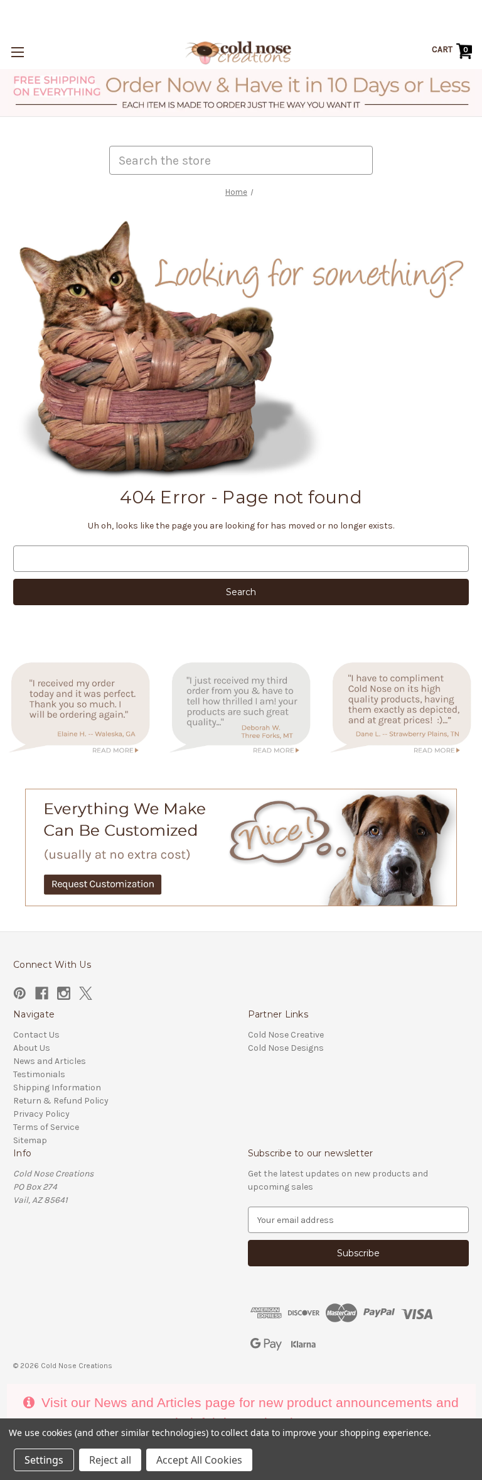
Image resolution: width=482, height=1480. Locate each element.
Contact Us (36, 1034)
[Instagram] (63, 993)
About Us (31, 1048)
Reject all (110, 1460)
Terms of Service (46, 1127)
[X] (85, 993)
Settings (43, 1460)
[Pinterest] (19, 993)
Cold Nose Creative (286, 1034)
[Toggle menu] (17, 52)
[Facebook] (41, 993)
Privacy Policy (41, 1114)
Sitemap (30, 1140)
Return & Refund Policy (61, 1100)
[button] (241, 92)
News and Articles (49, 1061)
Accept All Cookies (199, 1460)
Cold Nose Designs (286, 1048)
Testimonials (39, 1074)
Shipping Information (57, 1087)
